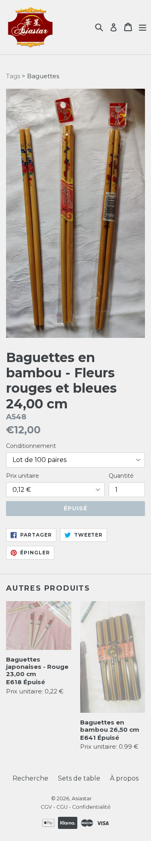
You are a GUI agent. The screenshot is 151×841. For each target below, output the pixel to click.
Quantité (121, 475)
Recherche (30, 778)
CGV (46, 807)
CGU (62, 807)
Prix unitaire (22, 475)
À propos (124, 778)
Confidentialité (91, 807)
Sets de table (79, 778)
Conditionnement (31, 446)
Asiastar (82, 798)
